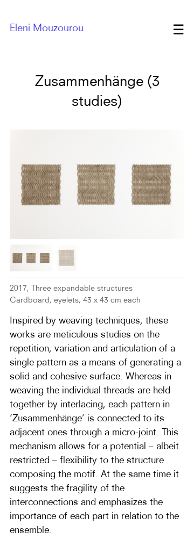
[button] (32, 257)
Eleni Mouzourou (47, 27)
